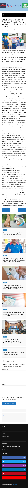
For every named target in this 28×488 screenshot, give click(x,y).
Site (3, 391)
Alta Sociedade (5, 449)
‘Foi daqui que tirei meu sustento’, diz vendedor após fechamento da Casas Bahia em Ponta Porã (14, 260)
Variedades (4, 443)
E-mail (4, 384)
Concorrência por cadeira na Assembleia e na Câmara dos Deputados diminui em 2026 (12, 341)
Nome (3, 378)
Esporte (4, 439)
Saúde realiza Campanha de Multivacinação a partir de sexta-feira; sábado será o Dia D (13, 287)
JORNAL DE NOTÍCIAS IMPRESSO (11, 446)
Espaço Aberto (5, 436)
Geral (16, 30)
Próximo (21, 210)
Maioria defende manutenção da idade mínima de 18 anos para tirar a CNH (13, 314)
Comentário (5, 369)
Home (3, 426)
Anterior (6, 210)
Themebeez (14, 484)
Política (3, 433)
